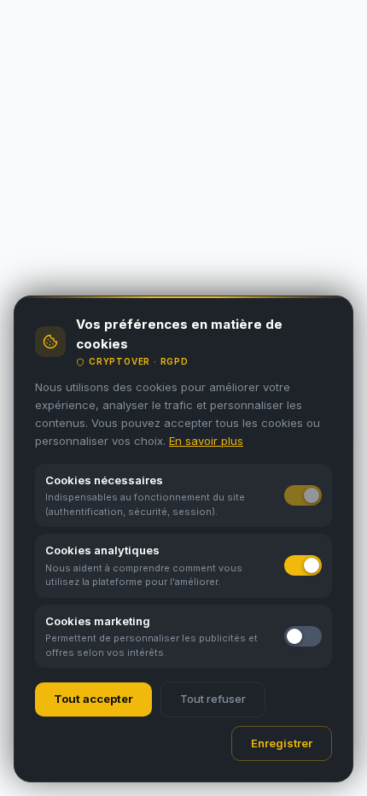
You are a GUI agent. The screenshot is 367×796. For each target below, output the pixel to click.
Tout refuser (213, 698)
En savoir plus (206, 441)
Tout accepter (93, 698)
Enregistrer (281, 743)
